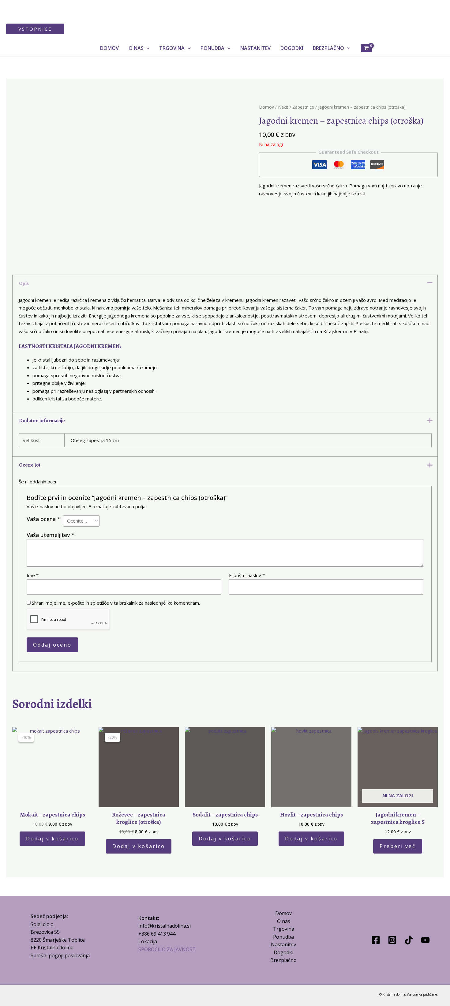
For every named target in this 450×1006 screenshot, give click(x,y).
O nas (283, 921)
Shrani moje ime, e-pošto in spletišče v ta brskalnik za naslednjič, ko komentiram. (116, 603)
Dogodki (283, 952)
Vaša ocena (43, 519)
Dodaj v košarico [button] (52, 838)
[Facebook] (375, 940)
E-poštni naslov (247, 575)
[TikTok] (408, 940)
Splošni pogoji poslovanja (60, 955)
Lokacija (147, 941)
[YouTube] (425, 940)
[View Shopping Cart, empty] (366, 48)
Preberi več (398, 846)
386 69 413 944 (158, 933)
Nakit (283, 107)
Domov (266, 107)
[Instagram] (392, 940)
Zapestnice (303, 107)
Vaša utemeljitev (50, 535)
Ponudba (283, 936)
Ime (33, 575)
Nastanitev (283, 944)
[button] (35, 29)
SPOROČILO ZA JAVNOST (167, 949)
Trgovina (283, 928)
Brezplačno (283, 960)
